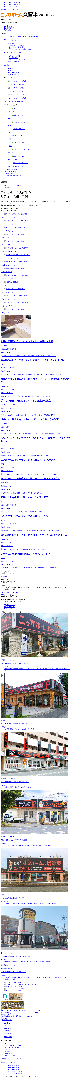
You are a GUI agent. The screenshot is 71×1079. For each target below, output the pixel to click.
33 (54, 568)
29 (46, 568)
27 (43, 568)
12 (15, 568)
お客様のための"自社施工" (17, 45)
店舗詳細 (4, 576)
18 (26, 568)
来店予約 (9, 30)
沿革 (10, 70)
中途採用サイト (14, 74)
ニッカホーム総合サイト (13, 2)
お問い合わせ (10, 26)
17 (24, 568)
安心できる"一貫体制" (16, 47)
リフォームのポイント (14, 101)
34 (55, 568)
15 (20, 568)
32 (52, 568)
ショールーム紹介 (14, 175)
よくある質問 (13, 58)
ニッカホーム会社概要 (12, 4)
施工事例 (10, 171)
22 (33, 568)
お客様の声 (10, 173)
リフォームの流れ (15, 56)
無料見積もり (10, 28)
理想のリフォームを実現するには (20, 49)
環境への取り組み (15, 62)
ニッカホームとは (11, 40)
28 (44, 568)
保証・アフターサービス (17, 60)
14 (19, 568)
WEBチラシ (10, 169)
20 (30, 568)
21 (31, 568)
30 (48, 568)
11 (13, 568)
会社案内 (8, 65)
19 (28, 568)
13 (17, 568)
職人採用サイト (14, 1069)
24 (37, 568)
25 (39, 568)
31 (50, 568)
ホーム (6, 1043)
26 (41, 568)
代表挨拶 (12, 43)
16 (22, 568)
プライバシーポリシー (16, 1071)
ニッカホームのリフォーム (21, 36)
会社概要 (12, 68)
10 (11, 568)
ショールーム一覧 (11, 6)
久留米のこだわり (10, 1049)
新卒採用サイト (14, 72)
